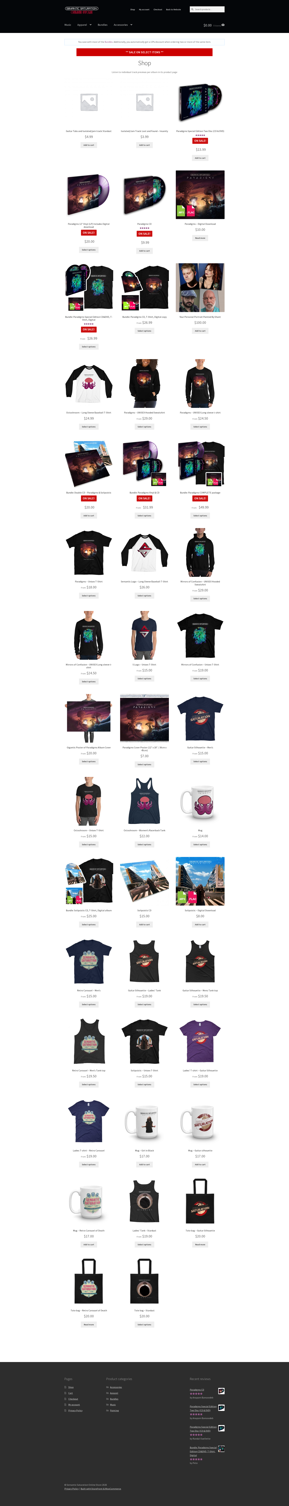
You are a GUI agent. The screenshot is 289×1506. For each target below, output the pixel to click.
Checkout (158, 9)
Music (67, 24)
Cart (70, 1393)
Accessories (121, 24)
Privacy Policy (75, 1410)
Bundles (102, 24)
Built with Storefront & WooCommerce (101, 1488)
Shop (132, 9)
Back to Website (173, 9)
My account (144, 9)
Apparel (82, 24)
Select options (89, 249)
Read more (200, 238)
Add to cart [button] (89, 145)
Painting (114, 1410)
